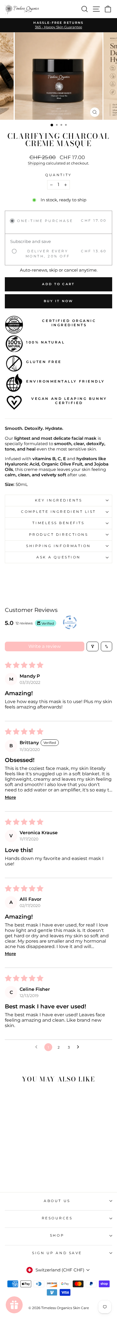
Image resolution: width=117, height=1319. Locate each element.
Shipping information (58, 546)
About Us (57, 1201)
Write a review (44, 646)
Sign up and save (57, 1253)
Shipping (36, 163)
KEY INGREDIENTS (58, 500)
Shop (57, 1235)
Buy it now (59, 301)
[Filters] (93, 646)
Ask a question (58, 557)
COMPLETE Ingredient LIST (58, 512)
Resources (57, 1218)
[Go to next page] (79, 1047)
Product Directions (58, 535)
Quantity (58, 175)
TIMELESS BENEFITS (58, 523)
